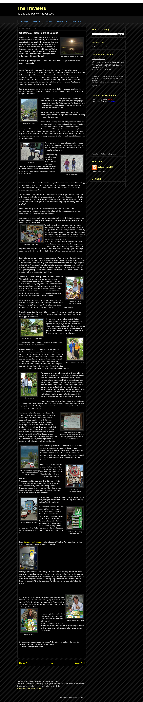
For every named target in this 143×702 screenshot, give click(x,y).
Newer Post (24, 663)
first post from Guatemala (33, 542)
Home (52, 663)
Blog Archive (62, 21)
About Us (36, 21)
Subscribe (48, 21)
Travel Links (76, 21)
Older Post (80, 663)
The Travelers (31, 8)
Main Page (24, 21)
